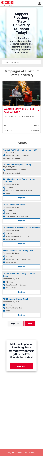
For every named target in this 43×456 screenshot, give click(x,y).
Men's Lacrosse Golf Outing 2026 (18, 251)
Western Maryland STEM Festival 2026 (19, 110)
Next (30, 324)
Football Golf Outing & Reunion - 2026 (20, 150)
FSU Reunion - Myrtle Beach (15, 299)
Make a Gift (21, 366)
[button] (39, 3)
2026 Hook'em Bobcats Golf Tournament (21, 228)
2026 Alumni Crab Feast (14, 205)
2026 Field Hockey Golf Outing (17, 165)
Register (21, 197)
